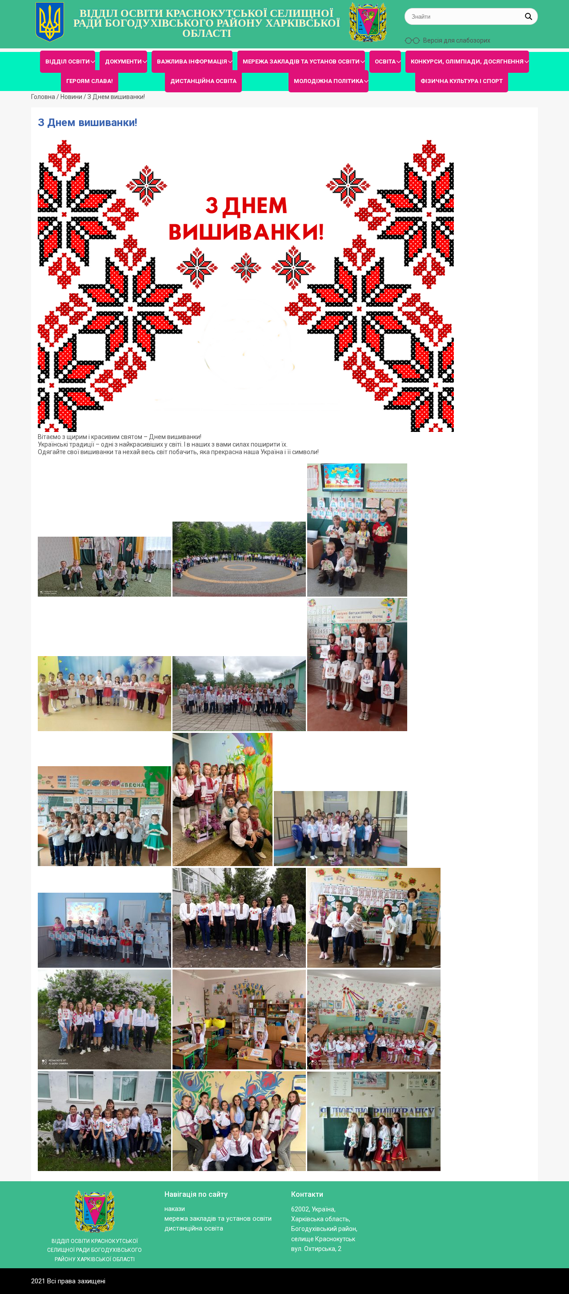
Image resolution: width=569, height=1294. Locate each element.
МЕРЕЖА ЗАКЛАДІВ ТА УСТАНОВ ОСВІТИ (301, 61)
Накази (174, 1209)
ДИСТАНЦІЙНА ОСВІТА (203, 81)
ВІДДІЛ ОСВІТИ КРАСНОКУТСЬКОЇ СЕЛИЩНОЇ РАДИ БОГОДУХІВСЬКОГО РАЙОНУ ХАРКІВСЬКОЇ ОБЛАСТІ (206, 23)
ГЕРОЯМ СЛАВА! (89, 81)
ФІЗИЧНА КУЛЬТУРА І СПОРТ (462, 81)
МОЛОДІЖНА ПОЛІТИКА (328, 81)
